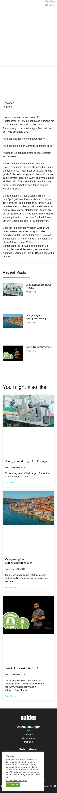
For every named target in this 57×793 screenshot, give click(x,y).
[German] (47, 1)
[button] (28, 3)
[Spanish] (47, 5)
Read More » (10, 483)
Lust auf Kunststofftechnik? (39, 347)
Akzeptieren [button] (13, 784)
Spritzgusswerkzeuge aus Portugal (26, 461)
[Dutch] (52, 5)
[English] (52, 1)
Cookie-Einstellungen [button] (16, 780)
